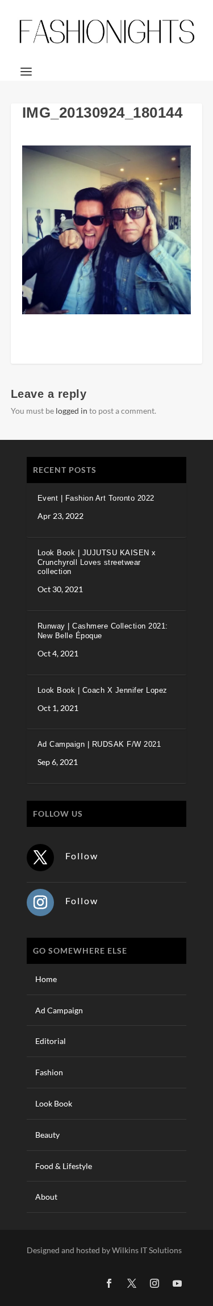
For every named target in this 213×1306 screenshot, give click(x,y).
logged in (71, 410)
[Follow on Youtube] (177, 1283)
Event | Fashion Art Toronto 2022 (95, 498)
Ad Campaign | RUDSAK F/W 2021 (99, 744)
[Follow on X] (40, 857)
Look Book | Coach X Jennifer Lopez (102, 690)
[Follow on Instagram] (40, 902)
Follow (81, 855)
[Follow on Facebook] (109, 1283)
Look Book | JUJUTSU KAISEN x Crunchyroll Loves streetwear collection (96, 562)
